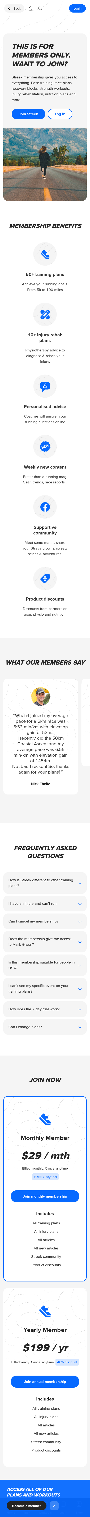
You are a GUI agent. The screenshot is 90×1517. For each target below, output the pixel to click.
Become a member (26, 1506)
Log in (60, 114)
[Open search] (40, 8)
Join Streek (28, 114)
